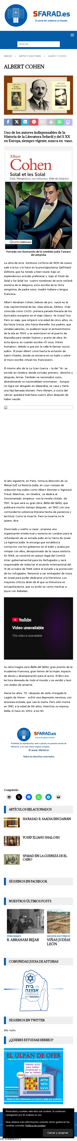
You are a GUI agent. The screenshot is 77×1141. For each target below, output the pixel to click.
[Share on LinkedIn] (25, 122)
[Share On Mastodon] (68, 122)
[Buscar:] (38, 44)
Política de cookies (35, 1126)
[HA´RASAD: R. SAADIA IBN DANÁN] (12, 822)
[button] (71, 35)
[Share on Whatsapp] (59, 122)
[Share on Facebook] (8, 122)
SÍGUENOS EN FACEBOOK (28, 881)
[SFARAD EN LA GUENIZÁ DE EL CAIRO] (12, 859)
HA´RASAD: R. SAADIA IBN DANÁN (47, 819)
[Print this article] (51, 122)
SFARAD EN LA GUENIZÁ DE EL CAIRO (45, 857)
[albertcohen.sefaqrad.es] (38, 112)
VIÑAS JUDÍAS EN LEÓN (61, 942)
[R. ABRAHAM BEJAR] (25, 921)
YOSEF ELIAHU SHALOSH (41, 837)
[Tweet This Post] (16, 122)
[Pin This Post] (34, 122)
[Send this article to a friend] (42, 122)
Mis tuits (10, 1030)
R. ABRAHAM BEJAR (23, 940)
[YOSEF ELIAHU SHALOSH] (12, 841)
